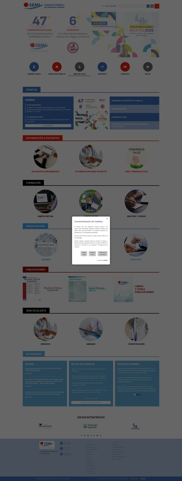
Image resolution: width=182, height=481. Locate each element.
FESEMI (105, 260)
